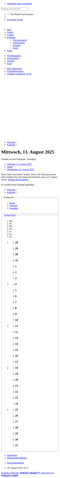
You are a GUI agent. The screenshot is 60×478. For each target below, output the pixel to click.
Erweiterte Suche (15, 19)
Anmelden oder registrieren (19, 3)
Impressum (12, 455)
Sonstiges (13, 208)
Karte (9, 50)
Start (9, 29)
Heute (10, 167)
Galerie (10, 35)
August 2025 (10, 215)
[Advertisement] (30, 108)
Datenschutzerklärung (17, 458)
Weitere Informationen (18, 179)
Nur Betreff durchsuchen (21, 14)
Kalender (11, 37)
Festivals (13, 205)
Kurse (12, 203)
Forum (10, 32)
